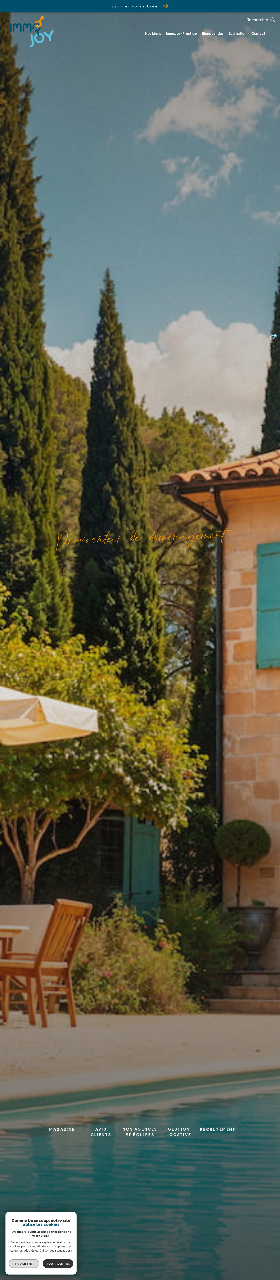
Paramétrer (24, 1264)
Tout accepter (58, 1264)
